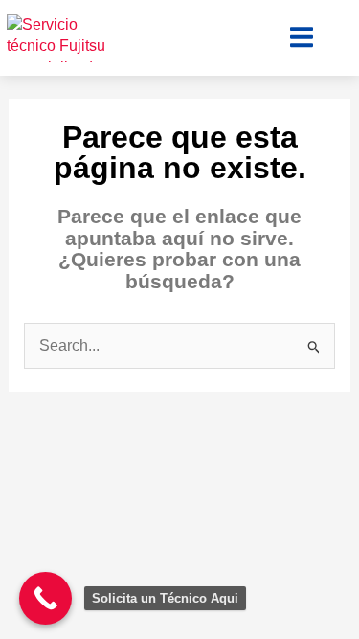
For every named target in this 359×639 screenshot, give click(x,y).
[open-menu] (301, 38)
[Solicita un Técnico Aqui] (45, 598)
